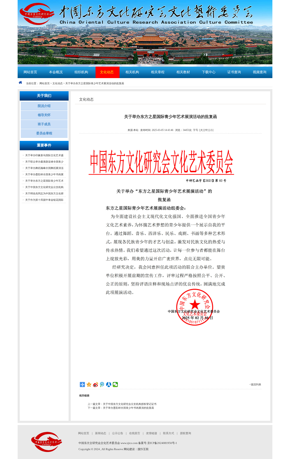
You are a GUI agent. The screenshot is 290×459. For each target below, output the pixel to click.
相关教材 (183, 72)
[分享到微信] (115, 384)
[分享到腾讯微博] (102, 384)
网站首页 (30, 72)
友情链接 (151, 433)
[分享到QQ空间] (89, 384)
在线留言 (134, 433)
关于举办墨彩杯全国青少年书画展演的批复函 (128, 407)
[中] (206, 130)
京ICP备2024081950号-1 (162, 443)
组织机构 (81, 72)
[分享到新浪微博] (95, 384)
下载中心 (208, 72)
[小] (211, 130)
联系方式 (168, 433)
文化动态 (107, 72)
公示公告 (117, 433)
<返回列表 (255, 384)
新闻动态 (100, 433)
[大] (201, 130)
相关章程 (158, 72)
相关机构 (132, 72)
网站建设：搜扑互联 (136, 449)
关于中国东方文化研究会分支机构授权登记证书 (129, 404)
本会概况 (56, 72)
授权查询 (185, 433)
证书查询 (234, 72)
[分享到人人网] (108, 384)
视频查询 (259, 72)
